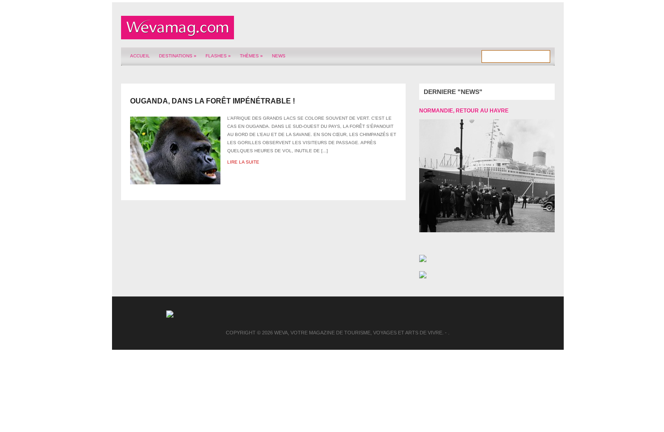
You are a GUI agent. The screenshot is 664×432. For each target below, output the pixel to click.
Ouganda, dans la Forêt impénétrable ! (212, 101)
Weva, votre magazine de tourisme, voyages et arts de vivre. (359, 332)
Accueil (140, 55)
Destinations (177, 55)
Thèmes (251, 55)
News (278, 55)
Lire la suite (243, 162)
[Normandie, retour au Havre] (480, 176)
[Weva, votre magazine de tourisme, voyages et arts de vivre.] (177, 34)
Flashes (218, 55)
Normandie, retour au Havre (464, 111)
